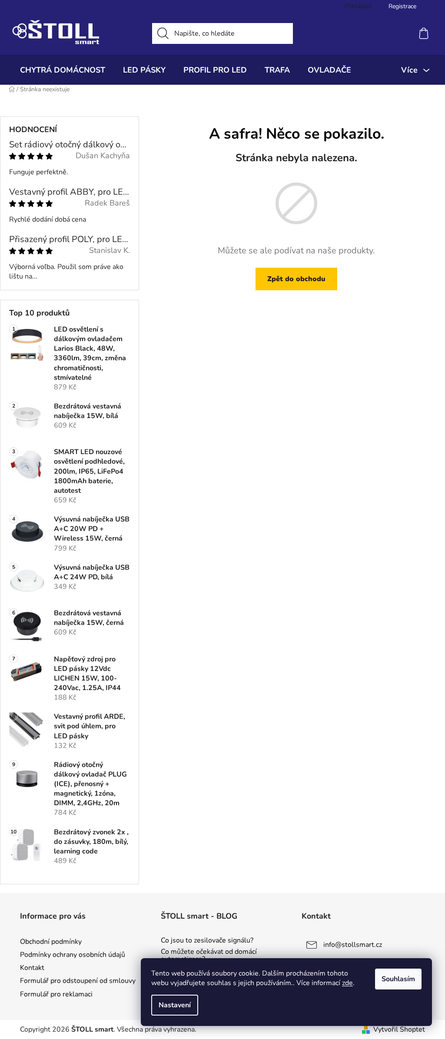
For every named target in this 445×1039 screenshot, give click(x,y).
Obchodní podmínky (51, 941)
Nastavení (175, 1005)
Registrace (402, 6)
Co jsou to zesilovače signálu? (207, 941)
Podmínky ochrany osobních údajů (72, 954)
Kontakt (32, 968)
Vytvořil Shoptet (399, 1029)
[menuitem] (62, 70)
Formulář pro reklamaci (56, 994)
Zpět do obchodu (296, 279)
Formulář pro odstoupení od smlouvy (78, 981)
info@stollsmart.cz (352, 944)
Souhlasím (398, 979)
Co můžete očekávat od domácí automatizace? (209, 955)
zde (347, 983)
